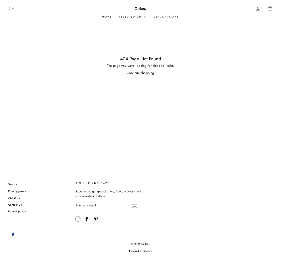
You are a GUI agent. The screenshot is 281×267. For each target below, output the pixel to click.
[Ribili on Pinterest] (95, 219)
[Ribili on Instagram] (77, 219)
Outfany (140, 8)
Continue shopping (140, 72)
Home (107, 17)
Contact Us (15, 205)
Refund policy (17, 211)
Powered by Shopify (140, 251)
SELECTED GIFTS (132, 17)
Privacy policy (17, 191)
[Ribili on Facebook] (86, 219)
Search (12, 184)
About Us (14, 198)
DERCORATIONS (166, 17)
